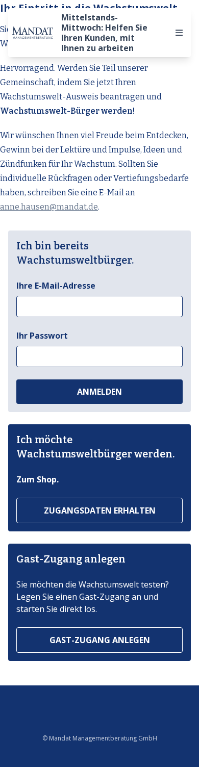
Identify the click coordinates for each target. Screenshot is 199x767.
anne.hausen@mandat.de (49, 207)
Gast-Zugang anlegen (99, 640)
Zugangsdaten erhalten (100, 510)
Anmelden (99, 391)
